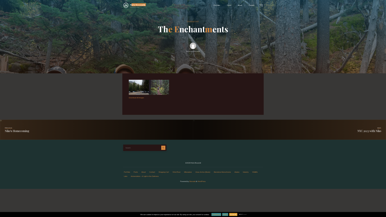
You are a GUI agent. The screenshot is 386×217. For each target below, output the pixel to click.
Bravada (192, 181)
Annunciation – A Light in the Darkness (145, 176)
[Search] (163, 148)
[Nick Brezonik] (126, 5)
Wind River (176, 172)
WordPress (201, 181)
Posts (136, 172)
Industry (246, 172)
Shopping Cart (164, 172)
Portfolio (127, 172)
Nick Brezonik (137, 4)
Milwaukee (188, 172)
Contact (152, 172)
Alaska (236, 172)
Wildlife (255, 172)
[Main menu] (261, 5)
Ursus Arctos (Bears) (202, 172)
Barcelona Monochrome (222, 172)
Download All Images (136, 98)
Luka (125, 176)
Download (131, 82)
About (143, 172)
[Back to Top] (378, 209)
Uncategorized (193, 21)
